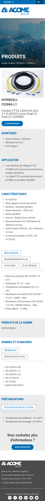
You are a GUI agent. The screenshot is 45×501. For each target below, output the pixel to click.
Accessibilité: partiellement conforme (17, 475)
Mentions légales (20, 471)
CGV (23, 479)
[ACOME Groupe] (11, 464)
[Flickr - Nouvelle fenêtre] (36, 498)
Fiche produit (13, 124)
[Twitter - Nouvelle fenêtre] (20, 498)
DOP (28, 479)
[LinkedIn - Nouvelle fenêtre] (26, 498)
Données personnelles (11, 479)
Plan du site (6, 471)
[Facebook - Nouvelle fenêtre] (15, 498)
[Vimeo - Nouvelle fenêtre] (10, 498)
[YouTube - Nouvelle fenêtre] (31, 498)
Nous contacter (22, 447)
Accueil (4, 63)
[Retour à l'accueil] (15, 11)
